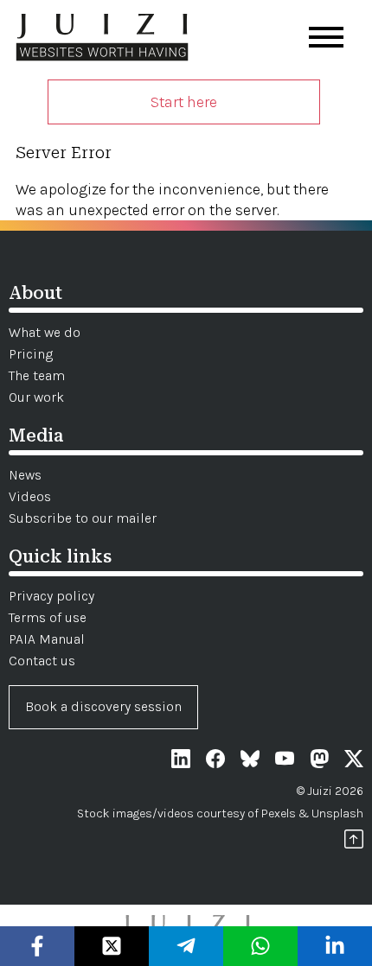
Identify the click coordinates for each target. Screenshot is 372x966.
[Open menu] (326, 37)
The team (37, 375)
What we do (44, 332)
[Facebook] (215, 761)
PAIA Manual (47, 639)
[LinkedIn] (180, 761)
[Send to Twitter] (112, 946)
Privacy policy (51, 596)
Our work (36, 397)
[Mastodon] (319, 761)
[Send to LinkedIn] (335, 946)
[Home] (102, 40)
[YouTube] (284, 761)
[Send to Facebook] (37, 946)
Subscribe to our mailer (83, 518)
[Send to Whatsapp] (261, 946)
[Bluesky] (250, 761)
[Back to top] (353, 842)
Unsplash (337, 813)
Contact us (42, 660)
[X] (353, 761)
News (25, 475)
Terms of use (48, 617)
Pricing (31, 354)
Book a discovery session (103, 706)
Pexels (278, 813)
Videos (30, 496)
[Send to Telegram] (186, 946)
